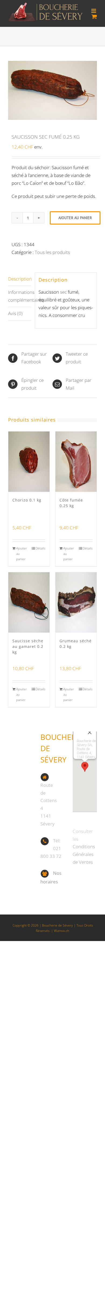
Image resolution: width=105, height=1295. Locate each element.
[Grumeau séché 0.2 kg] (76, 602)
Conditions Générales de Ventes (84, 854)
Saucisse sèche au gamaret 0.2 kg (27, 646)
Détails (41, 548)
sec (63, 292)
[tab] (19, 279)
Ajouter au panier (75, 217)
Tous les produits (52, 252)
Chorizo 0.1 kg (26, 500)
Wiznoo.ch (61, 930)
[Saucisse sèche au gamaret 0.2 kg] (29, 602)
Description (19, 279)
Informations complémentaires (19, 296)
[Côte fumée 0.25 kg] (76, 461)
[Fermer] (89, 732)
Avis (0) (15, 313)
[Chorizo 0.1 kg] (29, 461)
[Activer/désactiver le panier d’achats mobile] (94, 16)
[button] (84, 767)
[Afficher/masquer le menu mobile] (94, 11)
